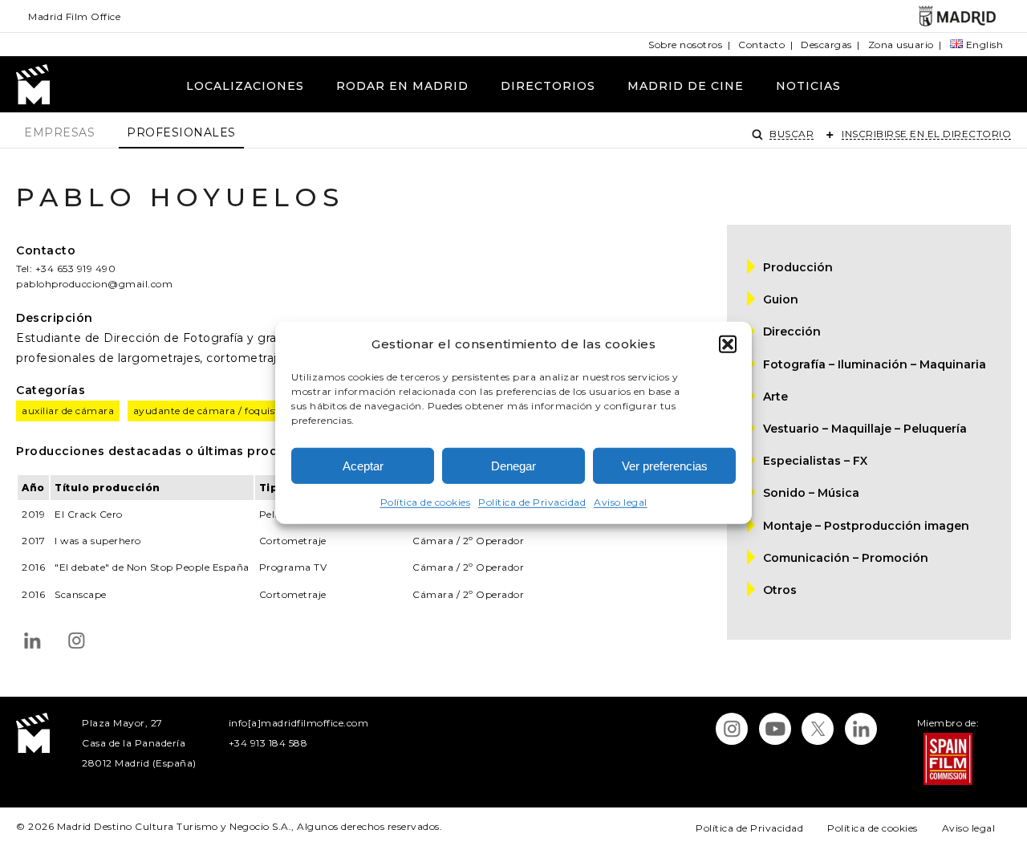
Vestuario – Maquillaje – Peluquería (865, 428)
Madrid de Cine (685, 86)
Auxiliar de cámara (68, 411)
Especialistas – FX (815, 461)
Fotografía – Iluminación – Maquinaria (874, 364)
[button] (728, 344)
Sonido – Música (811, 493)
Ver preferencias (665, 466)
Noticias (808, 86)
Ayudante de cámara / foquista (209, 411)
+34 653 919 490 (75, 268)
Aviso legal (620, 502)
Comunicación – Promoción (845, 558)
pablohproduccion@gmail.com (94, 284)
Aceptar (363, 466)
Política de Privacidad (532, 502)
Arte (775, 396)
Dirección (792, 331)
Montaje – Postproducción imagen (866, 526)
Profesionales (181, 132)
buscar (791, 134)
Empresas (59, 132)
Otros (780, 590)
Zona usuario (901, 45)
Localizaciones (245, 86)
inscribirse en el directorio (926, 134)
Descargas (826, 45)
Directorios (548, 86)
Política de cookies (425, 502)
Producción (798, 267)
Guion (780, 299)
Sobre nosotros (685, 45)
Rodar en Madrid (402, 86)
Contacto (761, 45)
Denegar (513, 466)
